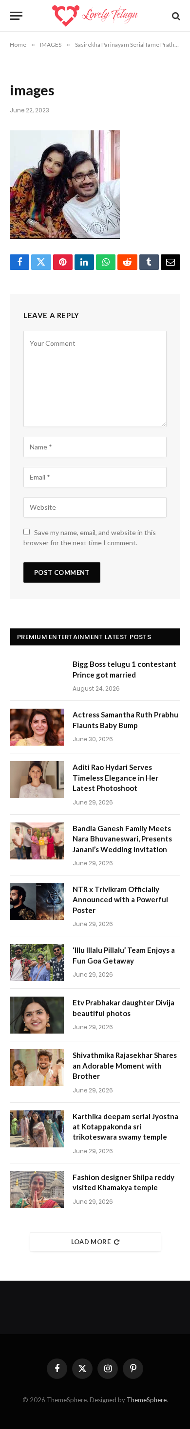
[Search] (175, 16)
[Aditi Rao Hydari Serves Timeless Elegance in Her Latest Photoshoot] (37, 779)
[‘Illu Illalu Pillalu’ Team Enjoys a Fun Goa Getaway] (37, 962)
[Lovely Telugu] (94, 16)
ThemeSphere (147, 1400)
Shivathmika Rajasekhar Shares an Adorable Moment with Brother (125, 1065)
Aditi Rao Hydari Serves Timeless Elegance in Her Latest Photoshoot (115, 777)
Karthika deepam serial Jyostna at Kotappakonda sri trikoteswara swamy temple (125, 1127)
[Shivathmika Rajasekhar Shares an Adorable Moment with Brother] (37, 1067)
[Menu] (16, 16)
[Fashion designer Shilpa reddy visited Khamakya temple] (37, 1189)
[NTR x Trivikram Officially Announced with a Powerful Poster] (37, 901)
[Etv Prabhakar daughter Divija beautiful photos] (37, 1015)
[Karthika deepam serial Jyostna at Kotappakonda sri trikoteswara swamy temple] (37, 1128)
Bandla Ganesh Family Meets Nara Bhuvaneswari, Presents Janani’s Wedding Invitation (122, 839)
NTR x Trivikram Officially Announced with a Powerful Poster (120, 899)
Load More (91, 1242)
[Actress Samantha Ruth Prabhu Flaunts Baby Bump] (37, 727)
